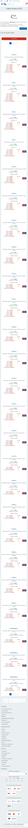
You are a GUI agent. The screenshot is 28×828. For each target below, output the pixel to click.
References (4, 716)
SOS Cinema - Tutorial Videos (7, 758)
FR (22, 780)
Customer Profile (5, 710)
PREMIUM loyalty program (6, 740)
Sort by (15, 38)
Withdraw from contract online (7, 744)
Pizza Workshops (5, 760)
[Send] (26, 774)
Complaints (4, 736)
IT (14, 780)
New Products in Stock (6, 753)
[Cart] (26, 4)
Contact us (3, 714)
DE (22, 778)
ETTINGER (16, 60)
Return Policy (4, 738)
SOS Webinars (4, 762)
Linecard (3, 731)
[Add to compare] (16, 54)
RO (6, 780)
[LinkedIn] (12, 700)
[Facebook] (4, 700)
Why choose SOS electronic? (7, 712)
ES (18, 780)
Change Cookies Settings (6, 746)
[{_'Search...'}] (9, 4)
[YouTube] (8, 700)
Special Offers (4, 755)
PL (10, 780)
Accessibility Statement (6, 766)
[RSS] (23, 700)
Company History (5, 724)
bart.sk (23, 824)
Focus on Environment (6, 722)
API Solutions (4, 751)
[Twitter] (16, 700)
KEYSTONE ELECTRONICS (18, 635)
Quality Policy (4, 720)
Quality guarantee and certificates (8, 718)
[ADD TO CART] (23, 66)
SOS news (3, 764)
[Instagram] (19, 700)
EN (18, 778)
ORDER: (18, 64)
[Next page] (17, 43)
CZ (10, 778)
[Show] (25, 66)
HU (14, 778)
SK (6, 778)
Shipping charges (5, 734)
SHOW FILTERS (23, 28)
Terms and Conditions (5, 733)
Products (3, 729)
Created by (19, 824)
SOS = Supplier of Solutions (7, 709)
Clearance (3, 756)
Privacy (3, 742)
